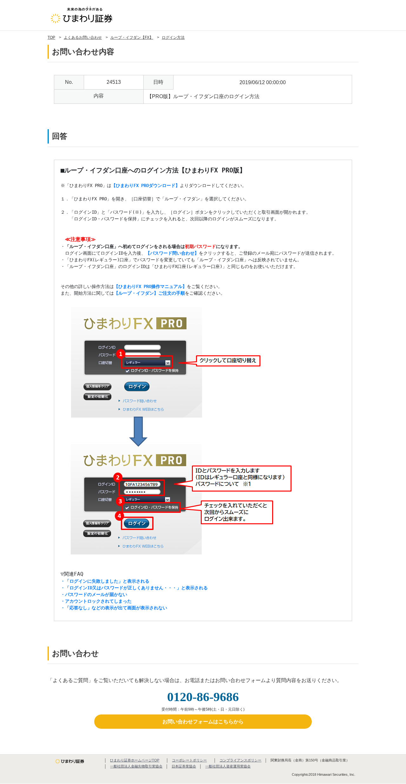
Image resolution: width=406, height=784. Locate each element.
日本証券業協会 (184, 766)
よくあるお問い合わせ (83, 37)
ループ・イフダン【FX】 (131, 37)
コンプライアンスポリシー (240, 760)
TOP (51, 37)
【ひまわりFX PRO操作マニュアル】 (150, 286)
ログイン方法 (173, 37)
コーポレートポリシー (189, 760)
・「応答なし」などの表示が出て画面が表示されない (114, 607)
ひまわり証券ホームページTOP (134, 760)
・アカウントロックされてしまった (96, 601)
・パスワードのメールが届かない (94, 594)
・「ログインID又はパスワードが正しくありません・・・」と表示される (134, 587)
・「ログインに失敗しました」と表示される (105, 581)
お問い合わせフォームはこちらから (203, 721)
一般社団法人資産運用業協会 (228, 766)
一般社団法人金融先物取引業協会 (136, 766)
